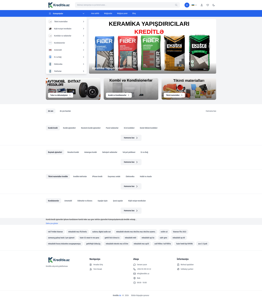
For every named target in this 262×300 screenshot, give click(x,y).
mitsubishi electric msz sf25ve (117, 244)
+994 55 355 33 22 (144, 269)
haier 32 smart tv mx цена (89, 238)
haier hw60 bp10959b (184, 244)
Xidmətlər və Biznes (84, 201)
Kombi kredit (53, 128)
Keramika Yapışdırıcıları (107, 68)
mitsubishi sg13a (148, 238)
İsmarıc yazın (142, 264)
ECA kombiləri (129, 128)
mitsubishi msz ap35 (141, 244)
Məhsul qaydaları (187, 264)
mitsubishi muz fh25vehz (77, 232)
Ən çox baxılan (65, 111)
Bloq (134, 13)
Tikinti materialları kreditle (58, 176)
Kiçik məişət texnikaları (137, 201)
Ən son (50, 111)
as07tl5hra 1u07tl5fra (162, 244)
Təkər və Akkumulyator (59, 95)
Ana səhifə (95, 13)
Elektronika (130, 176)
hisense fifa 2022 (179, 232)
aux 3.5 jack (202, 244)
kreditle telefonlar (80, 176)
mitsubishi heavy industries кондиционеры (64, 244)
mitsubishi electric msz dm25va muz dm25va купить (135, 232)
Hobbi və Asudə (146, 176)
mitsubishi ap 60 (179, 238)
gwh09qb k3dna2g (93, 244)
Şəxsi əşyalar (118, 201)
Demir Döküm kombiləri (148, 128)
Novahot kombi (73, 152)
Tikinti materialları (173, 95)
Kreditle (117, 295)
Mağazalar (108, 13)
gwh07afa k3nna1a (112, 238)
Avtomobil (68, 201)
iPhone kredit (97, 176)
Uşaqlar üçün (103, 201)
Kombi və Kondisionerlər (117, 95)
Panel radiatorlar (112, 128)
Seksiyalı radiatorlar (109, 152)
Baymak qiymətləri (55, 152)
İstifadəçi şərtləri (187, 269)
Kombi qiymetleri (69, 128)
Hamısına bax (211, 111)
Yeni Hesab (97, 269)
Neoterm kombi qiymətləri (90, 128)
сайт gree (163, 238)
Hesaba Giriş (98, 264)
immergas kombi (90, 152)
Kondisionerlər (53, 201)
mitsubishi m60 (130, 238)
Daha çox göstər (52, 223)
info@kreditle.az (143, 273)
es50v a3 (164, 232)
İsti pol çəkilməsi (129, 152)
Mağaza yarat (122, 13)
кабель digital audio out (101, 232)
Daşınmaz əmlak (114, 176)
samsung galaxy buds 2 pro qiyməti (61, 238)
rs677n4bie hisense (55, 232)
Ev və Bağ (144, 152)
